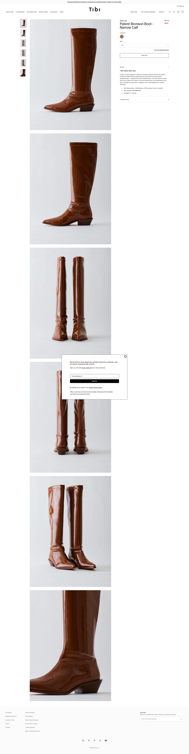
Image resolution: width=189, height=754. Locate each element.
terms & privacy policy (95, 387)
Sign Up (94, 381)
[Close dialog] (125, 356)
